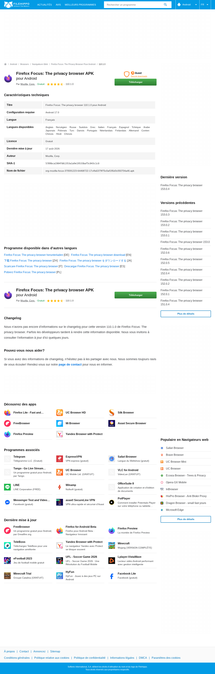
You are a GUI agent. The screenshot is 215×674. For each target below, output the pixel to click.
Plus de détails (185, 313)
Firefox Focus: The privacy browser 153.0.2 (181, 223)
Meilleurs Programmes (80, 4)
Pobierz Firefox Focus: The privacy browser (30, 272)
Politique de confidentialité (89, 657)
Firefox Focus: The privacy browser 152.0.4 (181, 271)
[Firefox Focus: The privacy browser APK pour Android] (8, 78)
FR (202, 4)
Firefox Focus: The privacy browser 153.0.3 (181, 213)
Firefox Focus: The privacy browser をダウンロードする (93, 260)
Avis (58, 4)
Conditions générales (17, 657)
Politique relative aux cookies (51, 657)
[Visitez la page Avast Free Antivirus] (136, 74)
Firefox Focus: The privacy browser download (98, 254)
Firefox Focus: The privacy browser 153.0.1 (181, 233)
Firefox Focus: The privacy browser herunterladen (33, 254)
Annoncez (39, 651)
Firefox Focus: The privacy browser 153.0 (185, 242)
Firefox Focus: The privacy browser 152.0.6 (181, 250)
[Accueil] (5, 64)
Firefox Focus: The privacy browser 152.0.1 (181, 292)
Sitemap (55, 651)
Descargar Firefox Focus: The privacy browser (91, 266)
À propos (9, 651)
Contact (24, 651)
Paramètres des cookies (166, 657)
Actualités (44, 4)
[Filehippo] (16, 4)
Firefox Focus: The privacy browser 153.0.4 (181, 187)
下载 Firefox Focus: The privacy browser (28, 260)
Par (25, 84)
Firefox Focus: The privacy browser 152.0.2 (181, 281)
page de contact (70, 364)
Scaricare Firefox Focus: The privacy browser (31, 266)
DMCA (143, 657)
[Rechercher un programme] (165, 4)
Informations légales (122, 657)
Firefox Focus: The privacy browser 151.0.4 (181, 302)
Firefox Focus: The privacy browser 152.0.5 (181, 261)
